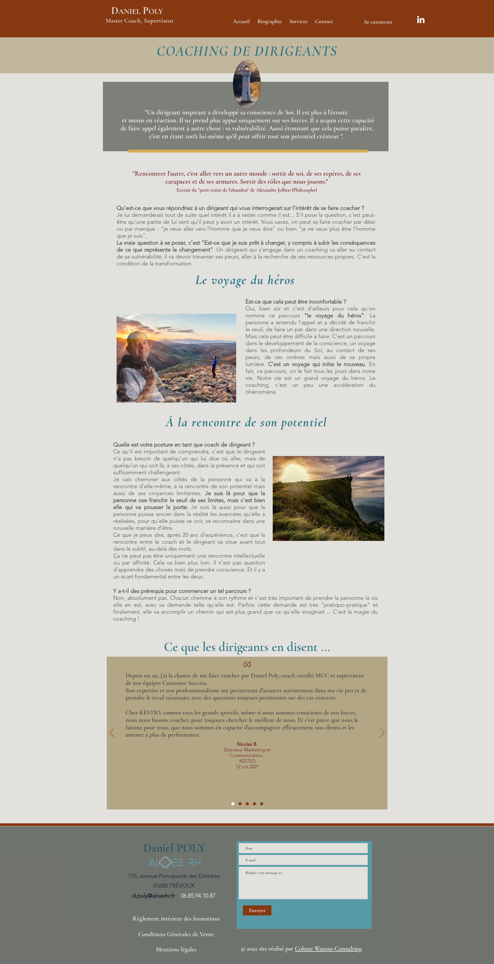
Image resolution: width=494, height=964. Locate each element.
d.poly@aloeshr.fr (153, 895)
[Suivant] (382, 733)
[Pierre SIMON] (254, 803)
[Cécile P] (240, 803)
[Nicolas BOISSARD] (232, 803)
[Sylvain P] (261, 803)
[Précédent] (112, 733)
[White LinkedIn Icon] (421, 19)
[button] (298, 20)
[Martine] (247, 803)
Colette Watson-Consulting (328, 948)
